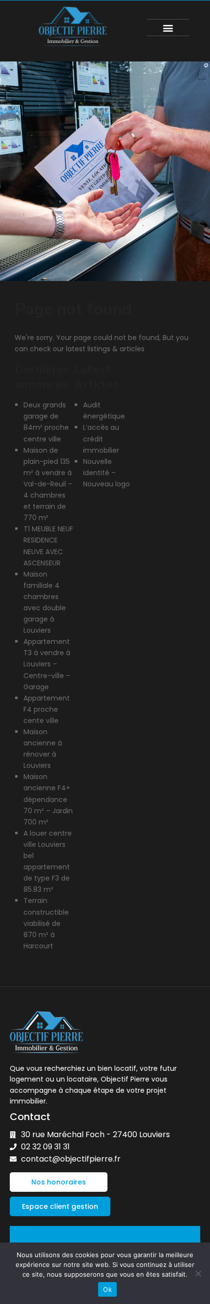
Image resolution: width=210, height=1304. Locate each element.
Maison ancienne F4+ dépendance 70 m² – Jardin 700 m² (48, 799)
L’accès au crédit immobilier (101, 438)
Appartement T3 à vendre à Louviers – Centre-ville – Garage (46, 664)
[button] (168, 28)
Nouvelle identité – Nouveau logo (106, 473)
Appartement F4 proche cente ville (46, 709)
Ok (107, 1289)
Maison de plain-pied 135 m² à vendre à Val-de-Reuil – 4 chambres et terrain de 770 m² (47, 484)
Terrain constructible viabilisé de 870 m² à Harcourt (46, 923)
